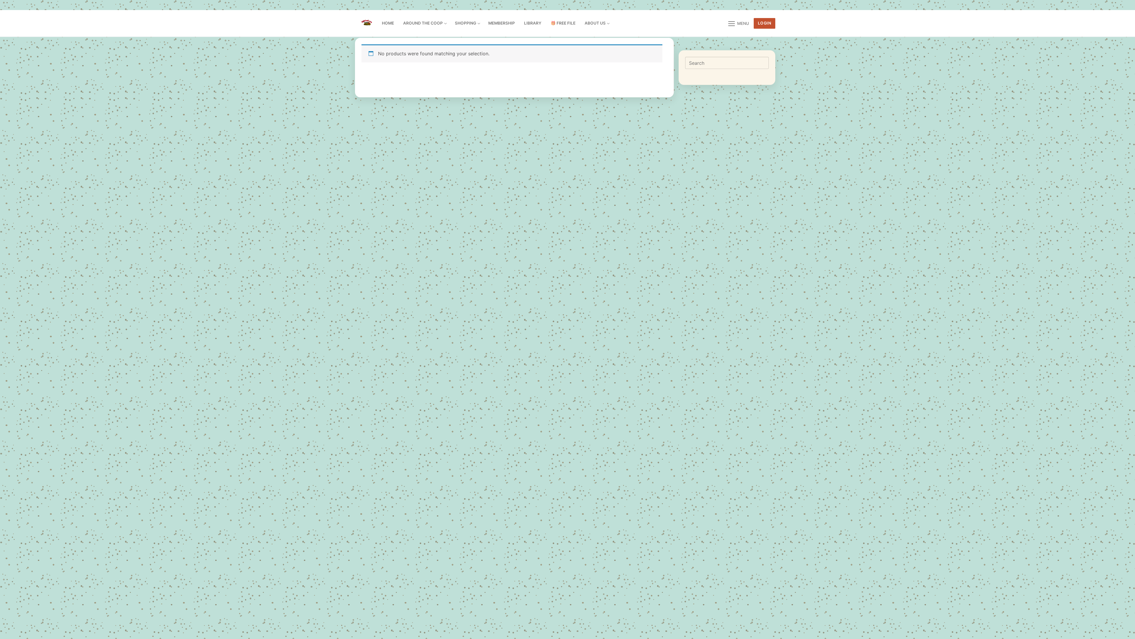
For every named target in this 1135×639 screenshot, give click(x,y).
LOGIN (764, 23)
